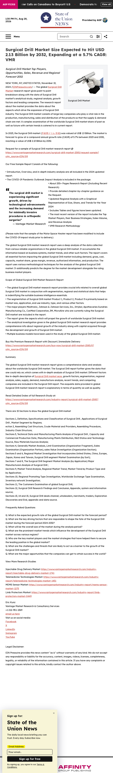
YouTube (10, 637)
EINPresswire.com (22, 87)
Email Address (16, 746)
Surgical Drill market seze (48, 376)
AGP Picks (9, 4)
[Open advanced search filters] (98, 36)
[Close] (54, 713)
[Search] (91, 36)
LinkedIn (10, 629)
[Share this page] (105, 36)
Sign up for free (29, 759)
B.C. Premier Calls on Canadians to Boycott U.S (40, 4)
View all (106, 4)
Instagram (11, 633)
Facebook (11, 621)
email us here (13, 613)
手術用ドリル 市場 (51, 133)
